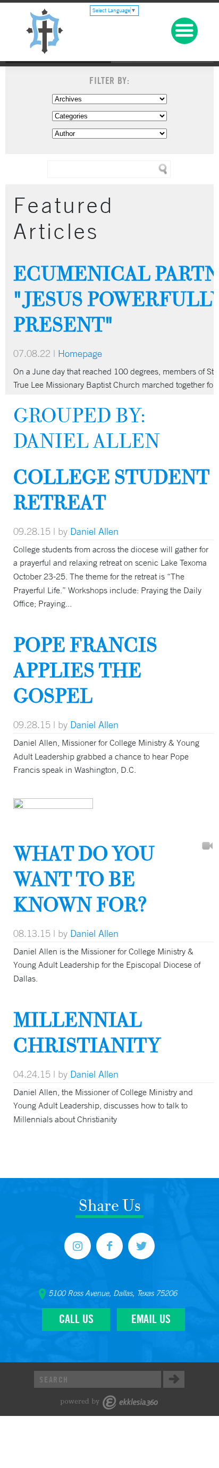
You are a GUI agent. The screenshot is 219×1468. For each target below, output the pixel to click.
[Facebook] (109, 1246)
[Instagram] (77, 1246)
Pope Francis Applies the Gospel (85, 670)
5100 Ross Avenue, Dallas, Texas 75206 (112, 1293)
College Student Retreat (111, 489)
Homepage (80, 353)
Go (173, 1379)
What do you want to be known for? (84, 879)
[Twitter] (141, 1246)
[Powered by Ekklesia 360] (109, 1402)
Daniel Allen (94, 531)
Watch (207, 846)
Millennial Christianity (87, 1032)
